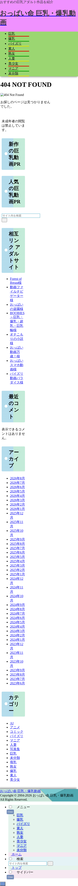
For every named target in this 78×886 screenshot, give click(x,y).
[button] (4, 220)
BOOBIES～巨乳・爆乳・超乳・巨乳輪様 (17, 321)
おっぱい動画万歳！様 (16, 352)
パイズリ (23, 824)
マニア (22, 845)
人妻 (20, 837)
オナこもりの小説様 (16, 339)
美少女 (22, 841)
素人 (20, 828)
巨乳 (20, 815)
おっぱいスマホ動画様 (16, 365)
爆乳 (20, 819)
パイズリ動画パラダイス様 (16, 378)
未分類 (22, 850)
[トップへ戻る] (2, 884)
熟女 (20, 832)
